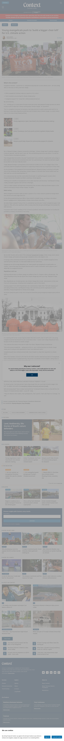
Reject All (47, 737)
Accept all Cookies (57, 737)
